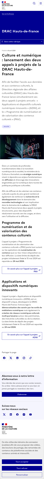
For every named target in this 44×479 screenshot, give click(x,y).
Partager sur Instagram (24, 358)
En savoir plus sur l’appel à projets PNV (23, 270)
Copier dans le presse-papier (30, 358)
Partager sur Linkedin (17, 358)
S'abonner (22, 394)
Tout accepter (22, 461)
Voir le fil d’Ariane (8, 14)
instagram (24, 414)
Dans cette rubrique (12, 41)
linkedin (10, 414)
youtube (30, 414)
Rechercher (34, 3)
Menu (40, 3)
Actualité (6, 126)
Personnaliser (22, 474)
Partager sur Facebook (4, 358)
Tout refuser (22, 468)
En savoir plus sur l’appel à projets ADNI (23, 336)
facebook (17, 414)
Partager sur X (10, 358)
